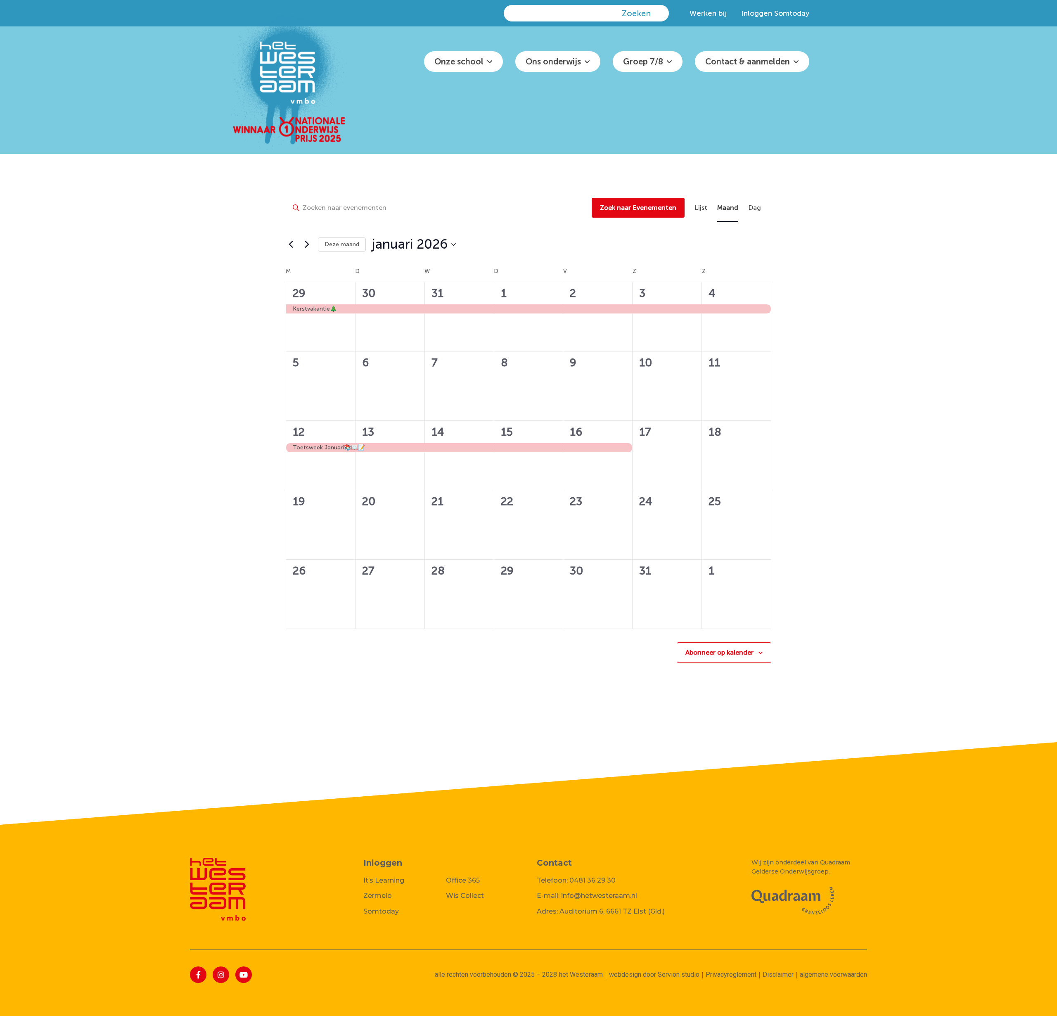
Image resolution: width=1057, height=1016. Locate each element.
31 (437, 293)
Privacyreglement (731, 974)
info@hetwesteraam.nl (599, 896)
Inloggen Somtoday (775, 13)
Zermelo (377, 896)
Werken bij (708, 13)
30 (368, 293)
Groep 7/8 (643, 61)
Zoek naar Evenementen (638, 207)
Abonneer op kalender (719, 652)
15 (507, 432)
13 (368, 432)
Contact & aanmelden (747, 61)
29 (299, 293)
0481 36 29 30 (592, 880)
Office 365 (463, 880)
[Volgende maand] (307, 244)
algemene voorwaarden (833, 974)
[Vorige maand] (291, 244)
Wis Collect (465, 896)
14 (437, 432)
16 (576, 432)
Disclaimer (778, 974)
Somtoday (381, 911)
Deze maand (342, 244)
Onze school (458, 61)
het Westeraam (581, 974)
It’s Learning (383, 880)
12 (299, 432)
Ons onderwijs (553, 61)
